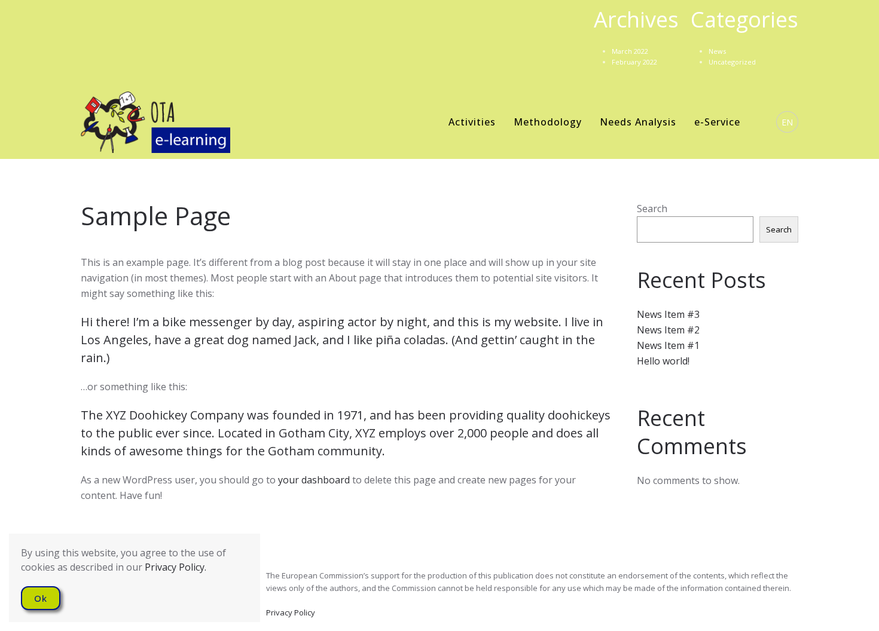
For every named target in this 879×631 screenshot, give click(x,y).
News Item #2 (668, 329)
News (717, 51)
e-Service (717, 121)
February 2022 (634, 61)
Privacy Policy (290, 612)
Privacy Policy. (175, 567)
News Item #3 (668, 314)
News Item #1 (668, 345)
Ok (40, 598)
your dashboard (314, 479)
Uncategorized (732, 61)
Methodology (548, 121)
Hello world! (663, 360)
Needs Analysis (638, 121)
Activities (472, 121)
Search (652, 208)
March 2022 (630, 51)
